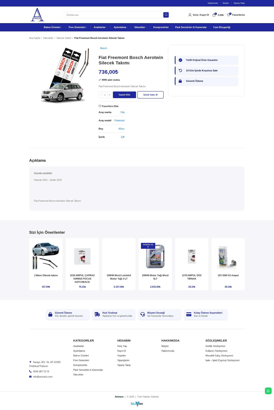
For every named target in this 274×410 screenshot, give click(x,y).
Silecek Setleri (63, 38)
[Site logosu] (37, 14)
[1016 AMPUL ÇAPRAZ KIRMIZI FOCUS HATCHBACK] (82, 256)
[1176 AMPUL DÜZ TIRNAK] (191, 256)
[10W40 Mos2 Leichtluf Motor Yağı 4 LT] (118, 256)
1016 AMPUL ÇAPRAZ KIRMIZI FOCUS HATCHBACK (82, 278)
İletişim (165, 346)
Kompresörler (80, 365)
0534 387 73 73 (41, 371)
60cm (121, 128)
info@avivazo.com (42, 376)
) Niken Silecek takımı (46, 275)
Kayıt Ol (121, 350)
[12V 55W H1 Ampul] (228, 256)
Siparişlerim (123, 360)
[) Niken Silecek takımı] (46, 256)
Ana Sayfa (34, 38)
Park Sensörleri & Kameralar (88, 369)
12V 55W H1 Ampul (228, 275)
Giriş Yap (122, 346)
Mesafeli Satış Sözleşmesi (219, 355)
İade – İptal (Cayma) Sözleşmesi (222, 360)
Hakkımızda (167, 350)
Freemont (119, 120)
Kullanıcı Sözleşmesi (216, 350)
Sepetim (121, 355)
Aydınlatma (79, 350)
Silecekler (48, 38)
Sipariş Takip (123, 365)
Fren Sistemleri (81, 360)
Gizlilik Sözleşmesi (215, 346)
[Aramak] (166, 15)
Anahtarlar (78, 346)
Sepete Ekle (124, 95)
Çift (122, 137)
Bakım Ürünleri (81, 355)
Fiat (122, 112)
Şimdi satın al (150, 95)
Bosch (103, 48)
